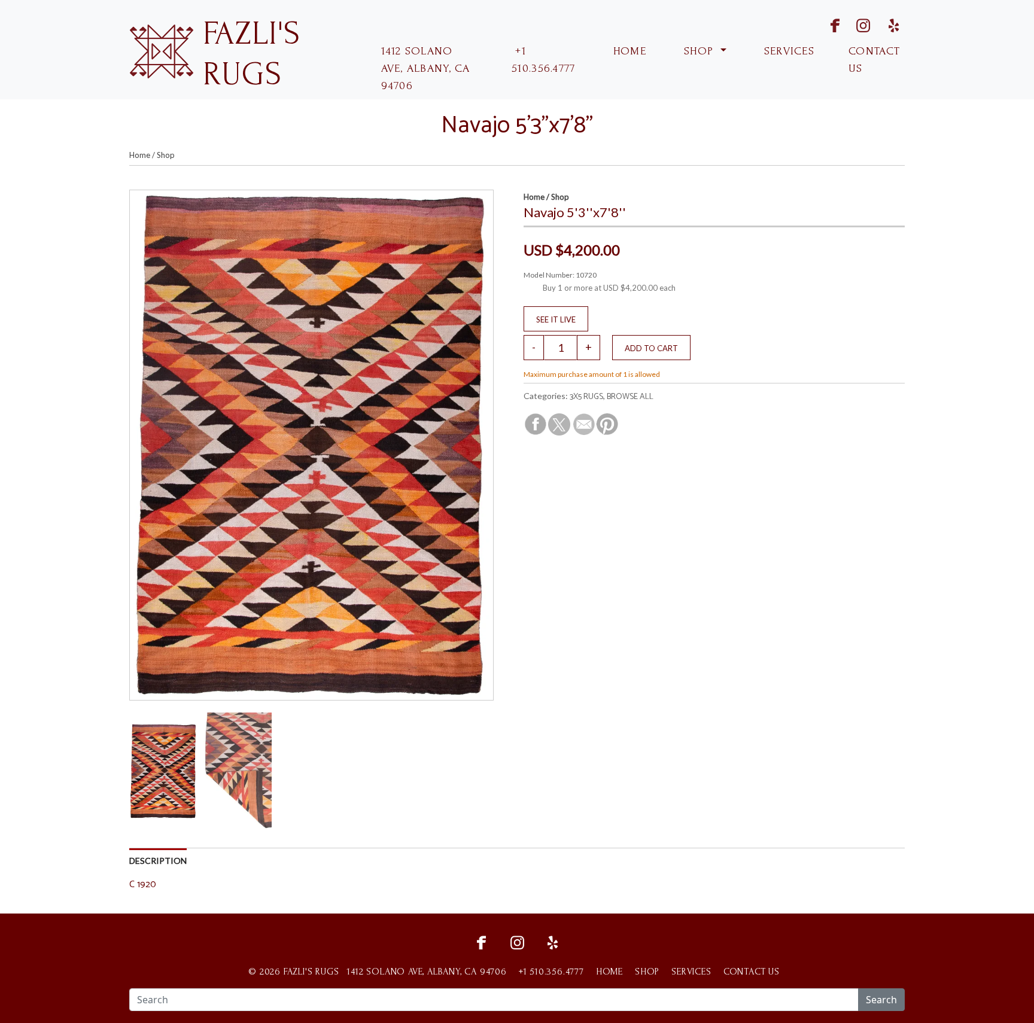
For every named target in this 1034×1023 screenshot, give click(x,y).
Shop (166, 155)
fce (481, 941)
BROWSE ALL (630, 397)
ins (856, 24)
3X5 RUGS (586, 397)
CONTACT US (874, 60)
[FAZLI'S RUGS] (161, 50)
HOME (628, 51)
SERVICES (788, 51)
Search (881, 999)
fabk (824, 24)
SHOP (698, 51)
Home (139, 155)
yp (891, 24)
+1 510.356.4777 (543, 60)
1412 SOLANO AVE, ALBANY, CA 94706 (425, 68)
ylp (553, 941)
